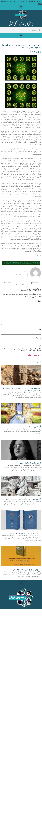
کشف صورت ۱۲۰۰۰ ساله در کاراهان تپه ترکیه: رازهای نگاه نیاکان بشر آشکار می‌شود (21, 389)
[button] (21, 7)
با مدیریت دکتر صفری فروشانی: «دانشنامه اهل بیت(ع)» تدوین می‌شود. (21, 46)
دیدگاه (38, 301)
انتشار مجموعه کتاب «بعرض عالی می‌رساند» (25, 533)
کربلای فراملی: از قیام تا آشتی (30, 463)
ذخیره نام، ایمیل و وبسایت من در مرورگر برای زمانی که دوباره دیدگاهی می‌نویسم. (21, 349)
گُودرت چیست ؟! (35, 426)
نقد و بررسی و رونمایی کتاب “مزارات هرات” (26, 569)
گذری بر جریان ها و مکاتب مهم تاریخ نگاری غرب (23, 499)
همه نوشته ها (20, 275)
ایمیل (38, 338)
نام (39, 329)
